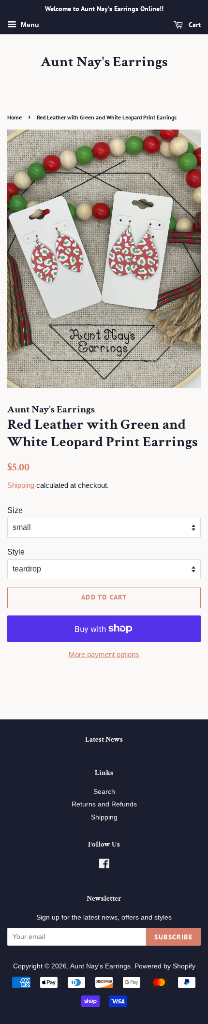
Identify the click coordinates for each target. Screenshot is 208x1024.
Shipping (20, 485)
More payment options (104, 654)
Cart (194, 24)
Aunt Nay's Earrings (104, 62)
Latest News (104, 739)
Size (15, 510)
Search (104, 791)
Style (16, 552)
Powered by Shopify (164, 966)
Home (14, 117)
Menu (29, 25)
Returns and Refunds (104, 804)
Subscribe (173, 937)
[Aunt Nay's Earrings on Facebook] (104, 865)
